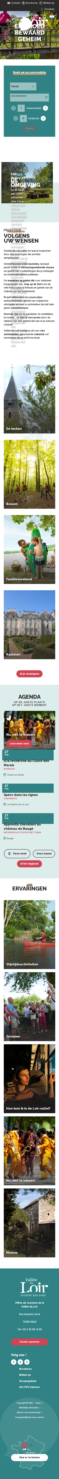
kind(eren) (33, 118)
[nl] (52, 16)
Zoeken (29, 128)
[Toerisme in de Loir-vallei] (35, 21)
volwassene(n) (33, 108)
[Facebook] (13, 1362)
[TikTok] (20, 1362)
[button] (52, 16)
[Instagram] (27, 1362)
